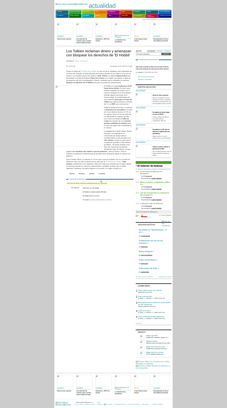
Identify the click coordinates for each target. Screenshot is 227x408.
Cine (97, 11)
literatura (85, 61)
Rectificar (82, 174)
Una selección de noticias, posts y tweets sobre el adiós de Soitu (83, 40)
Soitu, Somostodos (147, 260)
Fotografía (137, 11)
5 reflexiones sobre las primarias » (152, 203)
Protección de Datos (134, 404)
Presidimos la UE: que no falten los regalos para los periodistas (161, 131)
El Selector (60, 15)
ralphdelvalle (145, 272)
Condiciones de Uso (120, 404)
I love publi (124, 15)
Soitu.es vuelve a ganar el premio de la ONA (161, 148)
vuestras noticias (146, 225)
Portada (59, 11)
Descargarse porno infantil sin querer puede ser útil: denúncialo (154, 303)
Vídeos (149, 11)
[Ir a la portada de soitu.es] (63, 403)
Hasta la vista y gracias (64, 39)
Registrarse (154, 19)
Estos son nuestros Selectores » (147, 212)
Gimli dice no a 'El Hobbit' (91, 188)
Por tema (159, 51)
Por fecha (167, 51)
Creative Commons (157, 404)
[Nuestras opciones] (108, 404)
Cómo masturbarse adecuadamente (151, 317)
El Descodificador (165, 11)
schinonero (144, 263)
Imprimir (71, 174)
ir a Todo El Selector (165, 215)
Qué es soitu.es (79, 404)
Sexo (110, 15)
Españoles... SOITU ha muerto (102, 39)
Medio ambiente (74, 15)
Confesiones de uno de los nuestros (151, 242)
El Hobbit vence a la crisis (91, 196)
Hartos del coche (75, 11)
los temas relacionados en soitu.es (97, 200)
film (108, 104)
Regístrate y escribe (164, 276)
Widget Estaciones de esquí (155, 347)
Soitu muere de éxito (148, 268)
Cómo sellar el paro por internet (150, 290)
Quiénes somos (90, 404)
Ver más (138, 323)
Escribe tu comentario (145, 79)
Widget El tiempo (151, 341)
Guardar (91, 174)
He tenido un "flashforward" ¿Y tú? (153, 231)
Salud (123, 11)
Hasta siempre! (145, 251)
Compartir (102, 174)
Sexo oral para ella (145, 296)
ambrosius (144, 246)
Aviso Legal (145, 404)
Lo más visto (144, 286)
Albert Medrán (156, 178)
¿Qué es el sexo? (144, 310)
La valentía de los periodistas (120, 40)
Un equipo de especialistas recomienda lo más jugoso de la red (153, 169)
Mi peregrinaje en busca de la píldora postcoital (160, 39)
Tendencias (112, 11)
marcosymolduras (146, 255)
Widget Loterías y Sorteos (155, 352)
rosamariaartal (145, 236)
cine (80, 61)
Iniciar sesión (146, 19)
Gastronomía (138, 15)
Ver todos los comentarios (146, 76)
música (136, 36)
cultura (77, 61)
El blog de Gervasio (165, 15)
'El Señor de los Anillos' (89, 71)
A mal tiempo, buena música (140, 39)
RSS (98, 402)
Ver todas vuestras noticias (143, 276)
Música (98, 15)
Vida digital (86, 15)
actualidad (102, 5)
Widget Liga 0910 (152, 336)
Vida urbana (86, 11)
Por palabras (151, 51)
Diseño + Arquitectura (150, 16)
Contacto (99, 404)
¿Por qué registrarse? (165, 19)
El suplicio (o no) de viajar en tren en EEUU (161, 113)
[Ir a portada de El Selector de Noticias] (149, 165)
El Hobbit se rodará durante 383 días (94, 192)
